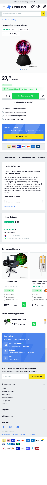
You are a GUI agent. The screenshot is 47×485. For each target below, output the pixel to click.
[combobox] (21, 13)
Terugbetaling (6, 401)
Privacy (23, 434)
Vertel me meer (22, 136)
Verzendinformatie (8, 391)
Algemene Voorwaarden (10, 434)
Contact (4, 388)
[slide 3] (24, 69)
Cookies (32, 434)
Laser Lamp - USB (10, 282)
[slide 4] (26, 69)
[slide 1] (20, 69)
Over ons (5, 404)
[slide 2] (22, 69)
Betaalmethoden (7, 398)
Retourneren (6, 395)
